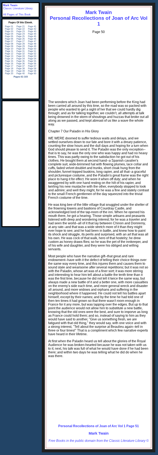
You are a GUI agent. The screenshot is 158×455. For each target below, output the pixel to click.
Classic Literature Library (18, 8)
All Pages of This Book (17, 14)
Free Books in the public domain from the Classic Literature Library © (99, 440)
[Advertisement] (98, 66)
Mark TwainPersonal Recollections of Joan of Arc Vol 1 (99, 18)
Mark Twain (99, 433)
